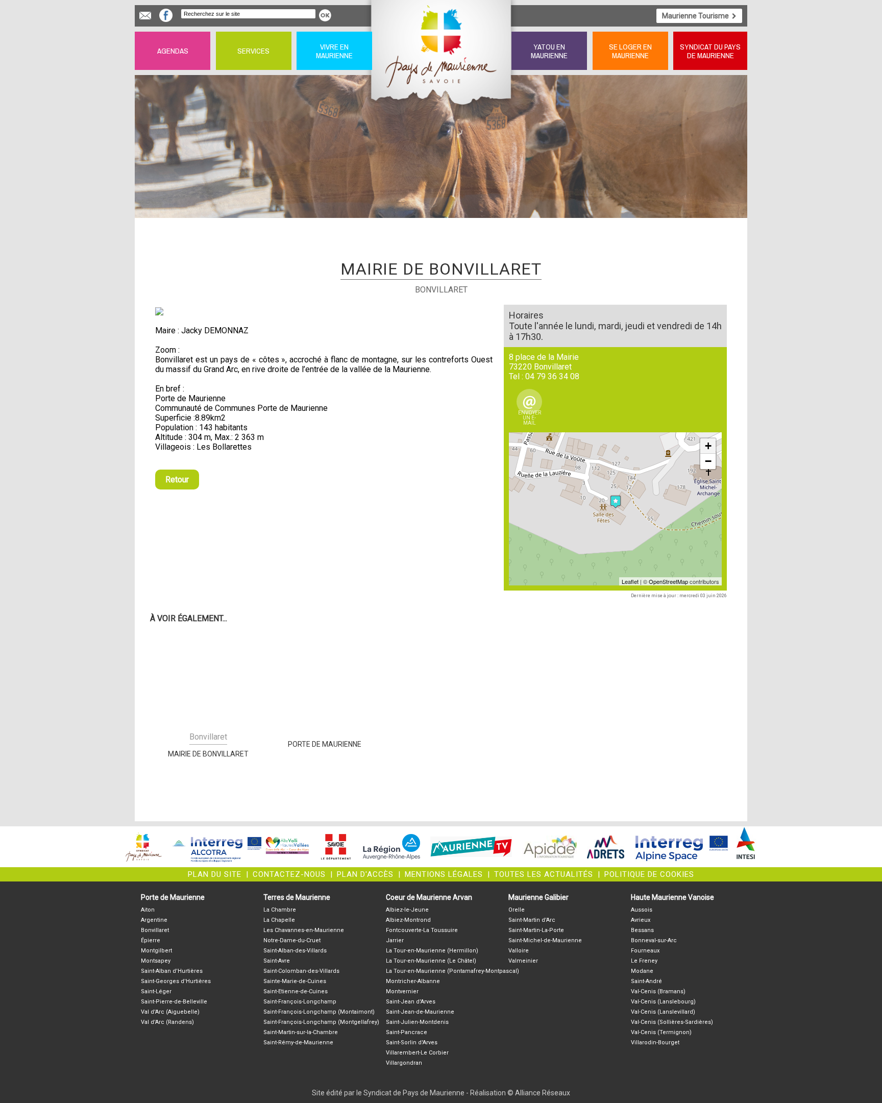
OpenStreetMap (668, 581)
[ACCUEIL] (441, 51)
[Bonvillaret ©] (324, 311)
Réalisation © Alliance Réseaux (520, 1093)
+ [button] (708, 445)
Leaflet (630, 581)
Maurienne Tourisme (695, 16)
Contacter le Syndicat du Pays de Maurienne (145, 15)
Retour (177, 479)
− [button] (708, 461)
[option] (324, 311)
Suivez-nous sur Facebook (166, 15)
